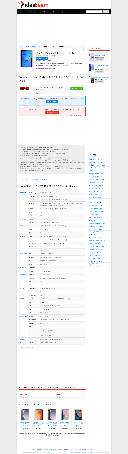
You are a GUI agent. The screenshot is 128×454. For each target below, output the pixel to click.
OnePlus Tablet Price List (96, 235)
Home (22, 12)
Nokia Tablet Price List (95, 229)
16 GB (45, 68)
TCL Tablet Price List (95, 252)
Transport (96, 452)
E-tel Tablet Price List (95, 177)
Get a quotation (52, 101)
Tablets (76, 452)
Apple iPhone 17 (101, 55)
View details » (99, 59)
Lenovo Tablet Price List (96, 211)
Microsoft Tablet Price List (97, 223)
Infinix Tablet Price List (95, 203)
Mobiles (71, 452)
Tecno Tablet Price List (96, 255)
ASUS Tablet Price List (95, 162)
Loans (80, 452)
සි (63, 12)
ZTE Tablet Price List (95, 267)
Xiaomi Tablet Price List (96, 261)
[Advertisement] (64, 29)
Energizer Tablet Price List (96, 179)
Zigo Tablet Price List (95, 264)
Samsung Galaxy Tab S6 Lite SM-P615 (65, 424)
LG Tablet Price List (95, 214)
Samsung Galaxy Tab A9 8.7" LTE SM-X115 (25, 424)
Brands (29, 12)
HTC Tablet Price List (95, 197)
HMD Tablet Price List (95, 191)
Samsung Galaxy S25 (101, 66)
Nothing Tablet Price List (96, 232)
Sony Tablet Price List (95, 249)
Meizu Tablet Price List (96, 217)
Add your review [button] (43, 58)
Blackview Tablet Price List (97, 168)
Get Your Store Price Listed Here (77, 115)
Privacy (43, 452)
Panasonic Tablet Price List (97, 241)
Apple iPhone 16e (101, 77)
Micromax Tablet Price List (97, 220)
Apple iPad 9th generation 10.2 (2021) (78, 424)
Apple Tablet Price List (95, 159)
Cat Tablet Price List (95, 171)
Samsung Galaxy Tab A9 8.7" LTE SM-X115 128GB (52, 424)
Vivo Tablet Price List (95, 258)
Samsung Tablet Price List (96, 246)
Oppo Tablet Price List (95, 238)
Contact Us (51, 12)
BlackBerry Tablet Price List (97, 165)
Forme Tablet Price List (96, 182)
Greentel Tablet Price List (96, 188)
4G (37, 68)
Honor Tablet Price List (96, 194)
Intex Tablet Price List (95, 206)
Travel (43, 12)
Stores (36, 12)
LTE (41, 68)
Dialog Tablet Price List (96, 174)
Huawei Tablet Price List (96, 200)
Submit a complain (52, 112)
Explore (85, 452)
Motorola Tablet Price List (97, 226)
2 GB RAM (51, 68)
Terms (38, 452)
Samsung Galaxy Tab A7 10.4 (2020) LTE (38, 424)
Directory (90, 452)
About (34, 452)
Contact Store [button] (77, 88)
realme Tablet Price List (96, 243)
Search (106, 12)
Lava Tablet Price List (95, 209)
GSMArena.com (29, 347)
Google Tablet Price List (96, 185)
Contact (48, 452)
